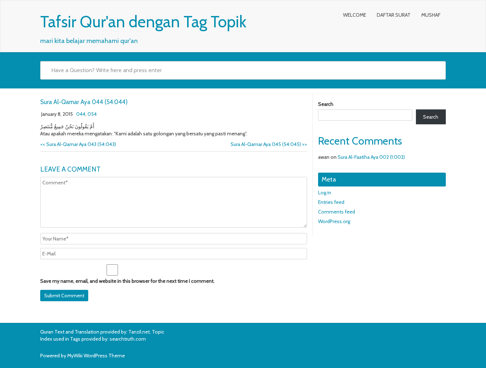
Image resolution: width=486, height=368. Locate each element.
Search (325, 104)
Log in (324, 192)
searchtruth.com (128, 339)
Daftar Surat (394, 15)
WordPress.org (334, 221)
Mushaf (430, 15)
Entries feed (331, 202)
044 (80, 114)
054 (92, 114)
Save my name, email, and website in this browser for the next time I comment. (127, 281)
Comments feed (336, 212)
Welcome (354, 15)
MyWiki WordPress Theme (96, 355)
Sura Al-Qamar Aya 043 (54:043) (78, 144)
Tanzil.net (139, 332)
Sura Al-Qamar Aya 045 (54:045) (269, 144)
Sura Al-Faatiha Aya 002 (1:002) (371, 157)
